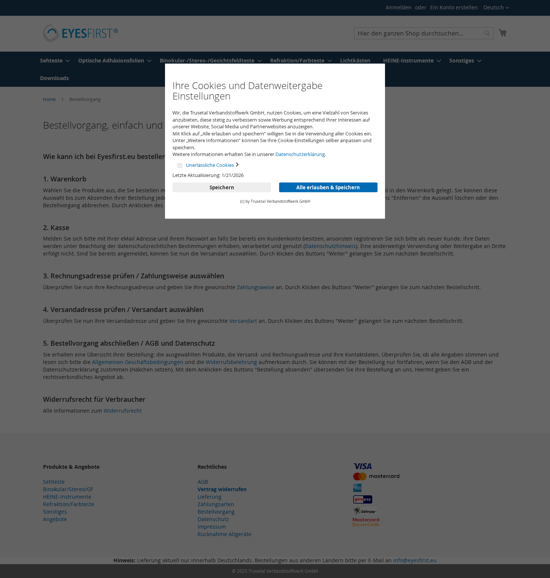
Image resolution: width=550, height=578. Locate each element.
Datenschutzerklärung (300, 154)
